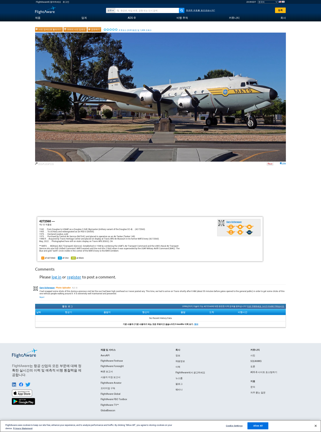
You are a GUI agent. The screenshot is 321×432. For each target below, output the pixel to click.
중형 (40, 164)
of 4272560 (48, 258)
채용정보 (180, 361)
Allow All (258, 425)
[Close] (315, 425)
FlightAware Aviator (111, 383)
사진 (252, 355)
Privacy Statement (22, 428)
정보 (178, 355)
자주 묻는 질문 (257, 392)
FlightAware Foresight (112, 366)
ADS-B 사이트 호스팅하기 (263, 372)
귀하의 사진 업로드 (76, 29)
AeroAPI (105, 355)
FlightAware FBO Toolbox (114, 399)
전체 (52, 164)
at (78, 258)
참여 (196, 324)
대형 (46, 164)
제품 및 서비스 (108, 349)
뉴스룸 (179, 378)
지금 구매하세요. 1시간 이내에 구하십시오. (266, 306)
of (63, 258)
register (74, 276)
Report (41, 297)
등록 (280, 10)
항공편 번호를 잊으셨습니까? (200, 10)
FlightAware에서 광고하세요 (190, 372)
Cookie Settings (234, 425)
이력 (178, 366)
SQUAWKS (256, 361)
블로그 (179, 384)
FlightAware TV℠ (110, 405)
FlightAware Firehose (112, 360)
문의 (252, 387)
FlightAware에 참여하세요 (48, 2)
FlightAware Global (110, 394)
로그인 (66, 2)
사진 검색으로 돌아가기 (50, 29)
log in (56, 276)
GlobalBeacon (108, 410)
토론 (252, 366)
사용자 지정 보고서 (110, 377)
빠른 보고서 (107, 371)
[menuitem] (37, 17)
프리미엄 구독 (108, 388)
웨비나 (179, 389)
